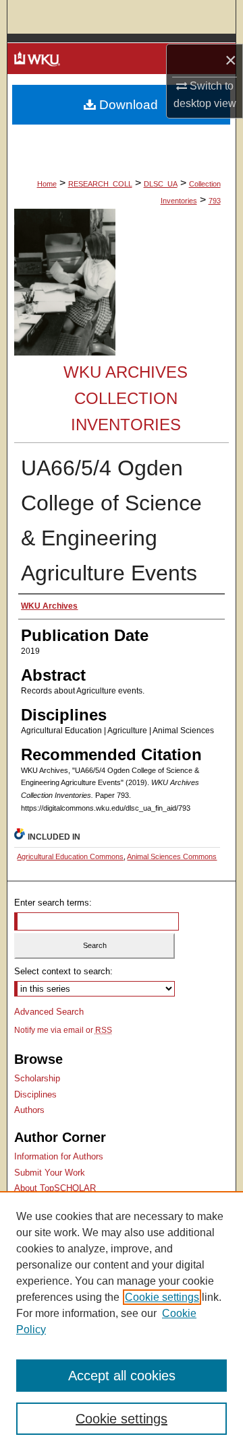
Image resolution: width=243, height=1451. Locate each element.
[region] (121, 1321)
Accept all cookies (122, 1375)
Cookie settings (162, 1297)
